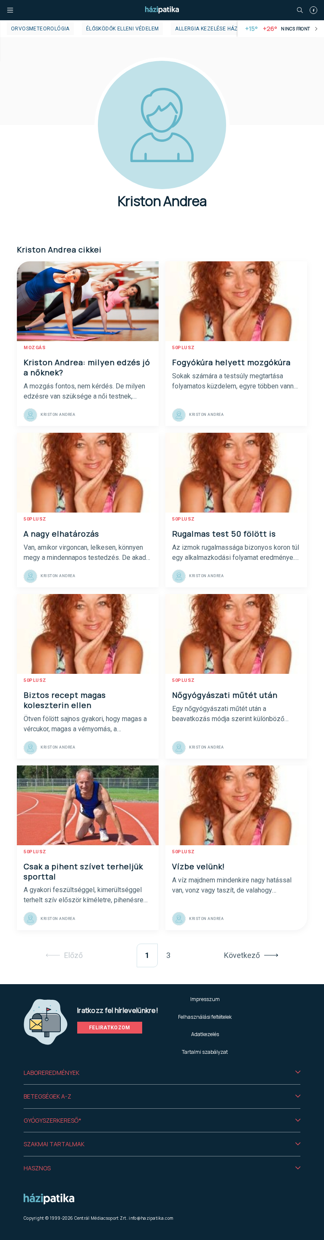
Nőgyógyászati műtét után (225, 695)
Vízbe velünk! (198, 866)
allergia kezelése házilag (212, 29)
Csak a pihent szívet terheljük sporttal (83, 871)
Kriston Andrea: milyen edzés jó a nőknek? (87, 367)
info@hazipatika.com (151, 1218)
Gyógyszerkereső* (52, 1120)
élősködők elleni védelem (122, 29)
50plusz (183, 347)
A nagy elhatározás (61, 534)
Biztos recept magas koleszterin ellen (65, 700)
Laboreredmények (51, 1073)
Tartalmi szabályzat (205, 1051)
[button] (162, 1073)
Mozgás (35, 347)
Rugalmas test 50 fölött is (224, 534)
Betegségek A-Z (47, 1096)
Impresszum (205, 999)
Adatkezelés (205, 1034)
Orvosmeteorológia (40, 29)
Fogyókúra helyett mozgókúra (231, 362)
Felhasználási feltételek (205, 1016)
